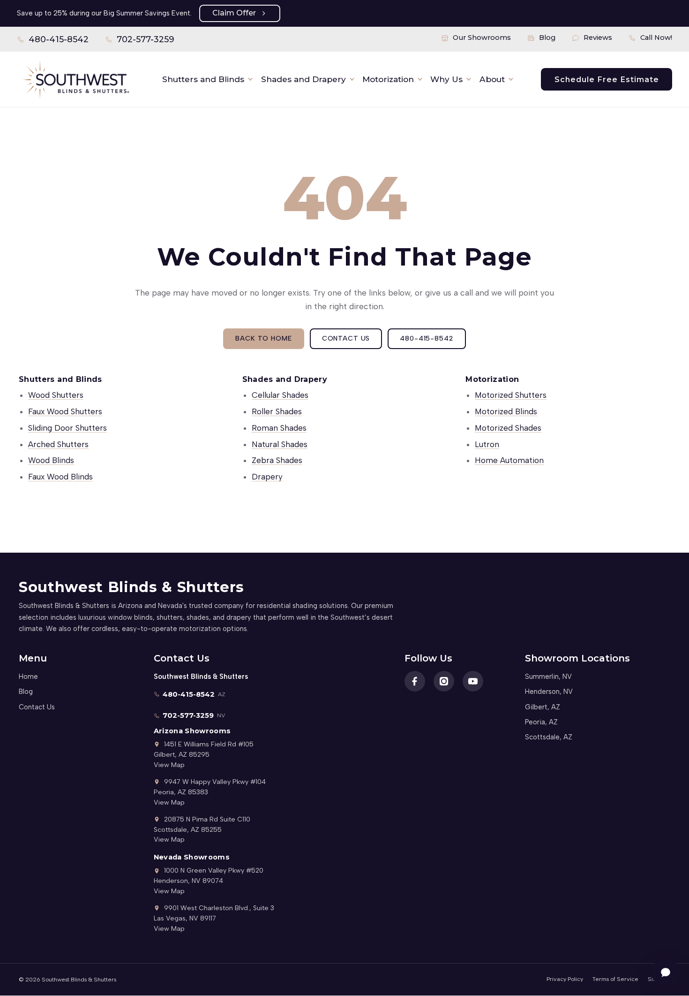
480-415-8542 (53, 41)
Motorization (388, 79)
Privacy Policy (565, 978)
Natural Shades (279, 444)
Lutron (487, 444)
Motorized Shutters (511, 395)
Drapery (267, 476)
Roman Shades (279, 428)
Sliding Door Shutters (67, 428)
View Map (169, 765)
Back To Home (263, 338)
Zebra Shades (277, 460)
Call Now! (656, 37)
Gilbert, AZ (542, 707)
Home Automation (509, 460)
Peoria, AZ (541, 722)
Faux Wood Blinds (60, 476)
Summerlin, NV (548, 676)
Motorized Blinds (506, 411)
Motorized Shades (508, 428)
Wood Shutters (55, 395)
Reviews (598, 37)
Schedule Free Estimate (606, 79)
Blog (547, 37)
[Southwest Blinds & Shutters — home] (75, 79)
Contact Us (346, 338)
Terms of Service (615, 978)
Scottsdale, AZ (548, 737)
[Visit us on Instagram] (444, 681)
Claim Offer (234, 12)
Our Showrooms (482, 37)
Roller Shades (277, 411)
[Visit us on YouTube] (473, 681)
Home (28, 676)
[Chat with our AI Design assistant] (666, 972)
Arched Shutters (58, 444)
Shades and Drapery (303, 79)
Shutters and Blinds (203, 79)
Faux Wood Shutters (65, 411)
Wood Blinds (51, 460)
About (492, 79)
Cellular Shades (280, 395)
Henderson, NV (549, 691)
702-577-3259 (139, 41)
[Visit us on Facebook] (414, 681)
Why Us (446, 79)
